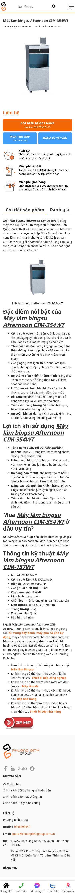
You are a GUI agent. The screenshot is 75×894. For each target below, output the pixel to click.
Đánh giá (59, 209)
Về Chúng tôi (11, 784)
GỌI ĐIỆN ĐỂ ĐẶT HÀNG (37, 125)
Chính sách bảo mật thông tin (22, 796)
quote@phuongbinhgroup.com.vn (33, 834)
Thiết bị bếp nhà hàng (45, 711)
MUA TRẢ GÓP (20, 138)
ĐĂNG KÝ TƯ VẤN (55, 138)
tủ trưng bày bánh (21, 633)
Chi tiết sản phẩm (25, 210)
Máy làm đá (30, 686)
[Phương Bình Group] (3, 6)
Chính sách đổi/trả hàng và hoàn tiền (27, 790)
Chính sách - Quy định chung (21, 803)
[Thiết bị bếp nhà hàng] (19, 722)
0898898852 (22, 827)
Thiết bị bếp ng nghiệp (48, 678)
